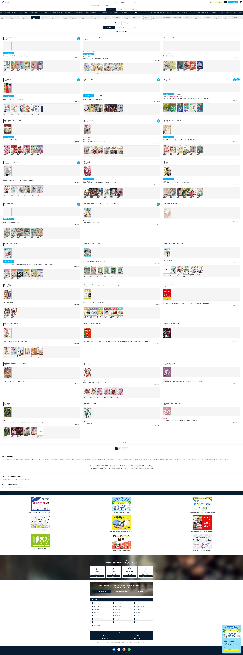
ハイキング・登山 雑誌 (227, 18)
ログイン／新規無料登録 (233, 2)
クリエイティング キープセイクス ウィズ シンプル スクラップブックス (102, 285)
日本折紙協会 (10, 479)
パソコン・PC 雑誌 (195, 12)
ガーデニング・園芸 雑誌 (25, 18)
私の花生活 (87, 162)
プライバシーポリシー (105, 642)
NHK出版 (15, 479)
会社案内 (123, 642)
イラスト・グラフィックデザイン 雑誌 (146, 17)
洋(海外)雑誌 (214, 12)
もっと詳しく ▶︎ (97, 576)
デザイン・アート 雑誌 (4, 18)
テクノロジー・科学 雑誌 (183, 12)
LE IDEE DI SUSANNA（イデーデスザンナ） (15, 363)
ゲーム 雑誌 (186, 17)
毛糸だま (166, 162)
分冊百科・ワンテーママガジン (126, 18)
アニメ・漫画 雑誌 (103, 12)
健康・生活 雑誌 (34, 12)
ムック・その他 (26, 487)
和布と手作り (7, 285)
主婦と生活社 (27, 479)
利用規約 (98, 642)
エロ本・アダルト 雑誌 (231, 12)
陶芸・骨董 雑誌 (166, 17)
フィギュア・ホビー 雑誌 (197, 18)
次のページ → (125, 448)
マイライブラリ (116, 2)
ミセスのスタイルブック (10, 79)
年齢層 (132, 9)
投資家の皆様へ (137, 642)
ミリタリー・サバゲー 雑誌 (75, 18)
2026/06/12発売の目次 (8, 96)
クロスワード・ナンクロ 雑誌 (65, 18)
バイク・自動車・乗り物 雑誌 (56, 12)
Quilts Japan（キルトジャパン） (12, 120)
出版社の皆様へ (130, 642)
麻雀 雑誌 (236, 17)
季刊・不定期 (19, 487)
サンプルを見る (167, 53)
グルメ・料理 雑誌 (79, 12)
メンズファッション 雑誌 (10, 12)
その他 (240, 12)
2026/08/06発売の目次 (88, 54)
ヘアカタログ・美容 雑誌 (146, 12)
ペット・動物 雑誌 (114, 12)
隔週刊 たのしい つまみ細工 (11, 243)
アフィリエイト (106, 635)
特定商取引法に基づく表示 (115, 642)
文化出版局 (4, 479)
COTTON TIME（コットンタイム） (93, 38)
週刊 (6, 487)
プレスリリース (106, 638)
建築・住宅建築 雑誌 (157, 18)
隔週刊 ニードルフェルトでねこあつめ (173, 243)
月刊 (2, 487)
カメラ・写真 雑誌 (116, 17)
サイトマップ (144, 642)
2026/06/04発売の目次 (8, 137)
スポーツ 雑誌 (43, 12)
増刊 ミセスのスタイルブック (171, 323)
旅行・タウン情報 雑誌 (91, 12)
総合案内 (121, 632)
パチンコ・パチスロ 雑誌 (217, 18)
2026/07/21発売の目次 (8, 261)
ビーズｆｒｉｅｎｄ (169, 38)
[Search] (225, 2)
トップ (91, 5)
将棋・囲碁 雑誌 (136, 17)
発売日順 (134, 27)
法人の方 (134, 2)
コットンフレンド (88, 120)
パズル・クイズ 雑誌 (45, 18)
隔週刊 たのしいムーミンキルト (92, 243)
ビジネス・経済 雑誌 (23, 12)
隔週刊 (10, 487)
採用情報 (137, 635)
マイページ (109, 2)
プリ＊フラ (87, 363)
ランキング (128, 2)
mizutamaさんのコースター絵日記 (172, 403)
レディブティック (88, 79)
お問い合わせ (137, 638)
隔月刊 (14, 487)
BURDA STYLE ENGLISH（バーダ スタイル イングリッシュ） (100, 203)
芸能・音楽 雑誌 (69, 12)
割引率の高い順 (121, 27)
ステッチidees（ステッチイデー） (172, 120)
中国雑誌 (221, 12)
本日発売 (122, 2)
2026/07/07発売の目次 (88, 95)
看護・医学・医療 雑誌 (159, 12)
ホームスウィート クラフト (11, 323)
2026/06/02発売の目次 (88, 178)
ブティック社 (21, 479)
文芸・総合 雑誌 (124, 12)
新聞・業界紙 (205, 12)
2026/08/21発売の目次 (8, 53)
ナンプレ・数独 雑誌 (55, 18)
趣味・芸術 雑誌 (96, 5)
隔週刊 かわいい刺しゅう (170, 363)
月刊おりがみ (167, 79)
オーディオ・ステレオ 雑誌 (96, 18)
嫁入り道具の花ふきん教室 (170, 203)
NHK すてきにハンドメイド (11, 38)
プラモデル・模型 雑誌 (15, 18)
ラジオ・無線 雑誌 (177, 17)
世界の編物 (7, 403)
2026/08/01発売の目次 (167, 94)
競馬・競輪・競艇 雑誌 (85, 18)
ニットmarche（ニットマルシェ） (13, 162)
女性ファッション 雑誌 (97, 603)
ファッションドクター (169, 285)
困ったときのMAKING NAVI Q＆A (93, 323)
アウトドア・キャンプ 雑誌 (106, 18)
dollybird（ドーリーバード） (91, 403)
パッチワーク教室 (8, 203)
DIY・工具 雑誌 (207, 17)
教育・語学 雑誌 (171, 12)
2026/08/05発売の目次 (167, 137)
